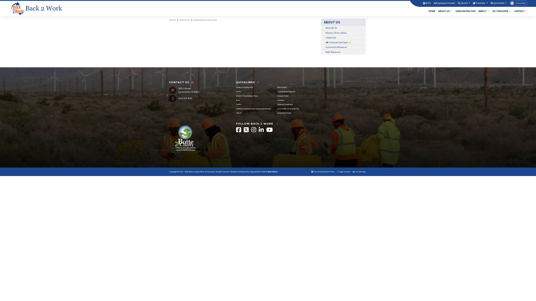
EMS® (264, 172)
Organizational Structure (205, 20)
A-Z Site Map (360, 172)
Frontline (280, 100)
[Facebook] (239, 131)
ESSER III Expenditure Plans (247, 96)
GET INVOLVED (500, 11)
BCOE (428, 3)
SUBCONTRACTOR (465, 11)
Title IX (238, 113)
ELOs (238, 100)
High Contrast (344, 172)
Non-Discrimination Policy (324, 172)
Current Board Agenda (286, 91)
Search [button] (464, 3)
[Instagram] (254, 131)
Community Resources (336, 47)
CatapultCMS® (254, 172)
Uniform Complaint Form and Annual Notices (253, 109)
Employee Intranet (445, 3)
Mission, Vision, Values (336, 32)
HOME (432, 11)
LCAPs (238, 91)
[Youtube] (269, 131)
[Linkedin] (261, 131)
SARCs (238, 104)
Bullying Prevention (285, 104)
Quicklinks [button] (499, 3)
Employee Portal (284, 113)
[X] (246, 131)
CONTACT (519, 11)
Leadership (331, 37)
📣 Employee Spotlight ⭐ (338, 42)
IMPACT (482, 11)
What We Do (331, 27)
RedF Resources (333, 52)
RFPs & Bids (282, 87)
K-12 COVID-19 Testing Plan (288, 109)
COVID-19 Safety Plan (244, 87)
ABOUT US (444, 11)
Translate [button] (481, 3)
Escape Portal (282, 96)
